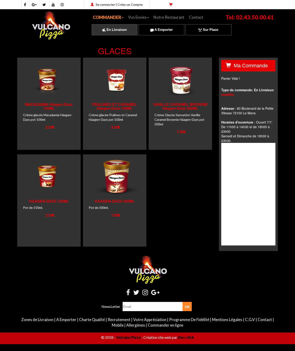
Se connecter (105, 4)
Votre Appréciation (149, 319)
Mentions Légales (227, 319)
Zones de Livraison (37, 319)
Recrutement (119, 319)
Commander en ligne (165, 325)
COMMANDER (107, 17)
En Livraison (116, 30)
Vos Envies (137, 17)
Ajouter (47, 92)
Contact (196, 17)
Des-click (186, 337)
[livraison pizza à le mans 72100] (50, 26)
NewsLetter (110, 306)
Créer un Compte (130, 4)
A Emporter (163, 30)
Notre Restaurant (168, 17)
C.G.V (250, 319)
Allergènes (135, 325)
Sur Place (210, 30)
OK (187, 306)
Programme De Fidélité (189, 319)
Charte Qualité (92, 319)
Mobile (118, 325)
